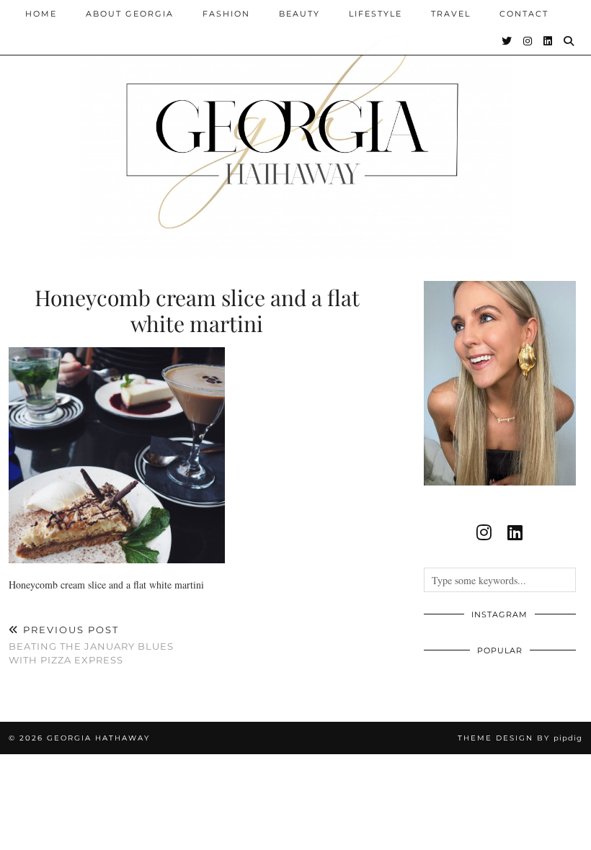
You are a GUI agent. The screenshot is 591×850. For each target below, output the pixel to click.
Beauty (299, 14)
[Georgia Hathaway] (295, 129)
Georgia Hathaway (98, 738)
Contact (523, 14)
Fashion (226, 14)
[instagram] (484, 532)
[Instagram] (528, 41)
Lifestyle (375, 14)
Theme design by (520, 738)
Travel (451, 14)
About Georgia (130, 14)
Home (41, 14)
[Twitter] (507, 41)
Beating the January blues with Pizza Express (91, 645)
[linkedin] (515, 532)
